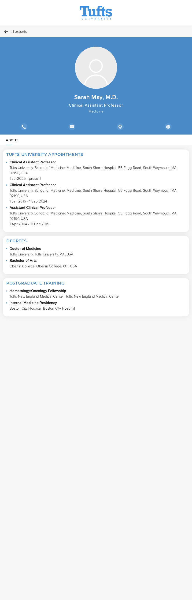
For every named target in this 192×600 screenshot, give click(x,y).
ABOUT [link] (12, 140)
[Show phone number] (24, 126)
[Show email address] (72, 126)
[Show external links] (168, 126)
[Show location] (120, 126)
